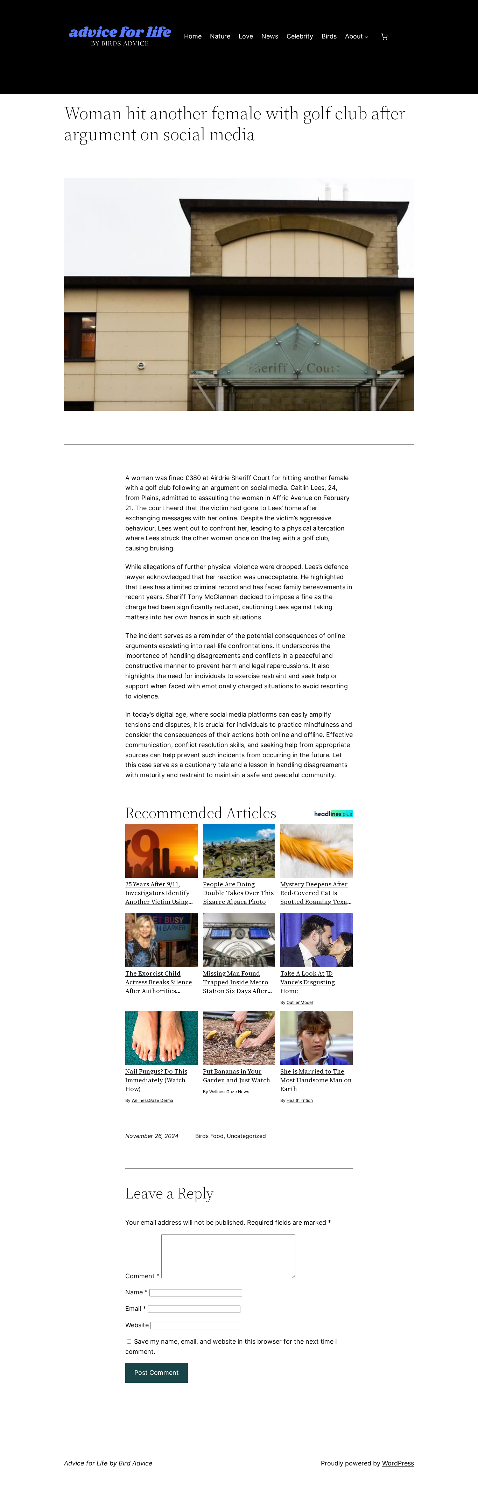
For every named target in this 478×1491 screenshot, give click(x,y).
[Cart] (384, 36)
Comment (142, 1276)
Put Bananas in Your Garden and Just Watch (236, 1075)
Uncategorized (246, 1135)
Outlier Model (300, 1002)
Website (137, 1325)
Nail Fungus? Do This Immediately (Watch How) (156, 1080)
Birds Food (209, 1135)
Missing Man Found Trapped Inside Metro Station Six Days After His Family (235, 982)
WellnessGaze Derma (152, 1100)
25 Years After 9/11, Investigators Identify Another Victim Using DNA (157, 893)
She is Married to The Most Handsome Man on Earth (316, 1080)
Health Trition (300, 1100)
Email (135, 1308)
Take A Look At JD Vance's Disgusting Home (307, 982)
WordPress (398, 1463)
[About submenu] (366, 36)
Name (136, 1292)
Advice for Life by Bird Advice (108, 1463)
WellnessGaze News (229, 1091)
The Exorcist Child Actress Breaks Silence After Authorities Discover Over (158, 982)
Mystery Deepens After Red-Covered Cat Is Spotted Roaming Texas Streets (315, 893)
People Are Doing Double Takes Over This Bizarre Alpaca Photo (238, 893)
